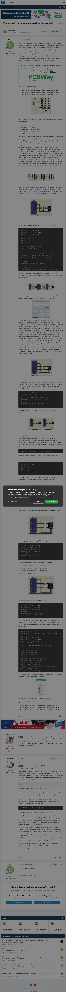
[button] (13, 502)
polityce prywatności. (21, 497)
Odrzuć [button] (38, 501)
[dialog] (33, 496)
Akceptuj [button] (51, 501)
